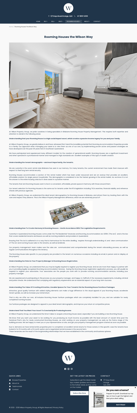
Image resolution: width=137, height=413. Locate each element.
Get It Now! (120, 405)
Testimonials (17, 386)
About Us (15, 383)
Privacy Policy (58, 407)
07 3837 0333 (82, 16)
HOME (38, 21)
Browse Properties (19, 380)
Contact (15, 389)
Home (11, 27)
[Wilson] (68, 358)
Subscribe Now (79, 393)
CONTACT (97, 21)
